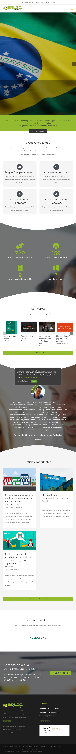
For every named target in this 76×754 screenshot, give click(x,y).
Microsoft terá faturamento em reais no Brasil (55, 486)
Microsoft (5, 346)
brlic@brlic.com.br (50, 2)
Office (63, 346)
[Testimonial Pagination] (36, 427)
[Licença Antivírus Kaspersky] (29, 321)
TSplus (40, 341)
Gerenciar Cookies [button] (23, 381)
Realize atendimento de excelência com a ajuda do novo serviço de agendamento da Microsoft (18, 548)
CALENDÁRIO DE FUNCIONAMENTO (51, 734)
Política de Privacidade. (30, 377)
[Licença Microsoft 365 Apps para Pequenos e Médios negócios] (11, 321)
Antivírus (23, 341)
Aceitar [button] (34, 381)
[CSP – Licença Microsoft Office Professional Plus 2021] (65, 321)
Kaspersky (28, 341)
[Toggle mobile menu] (72, 10)
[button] (4, 333)
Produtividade (18, 495)
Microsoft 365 (11, 346)
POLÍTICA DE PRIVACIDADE (34, 734)
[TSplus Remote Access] (47, 321)
